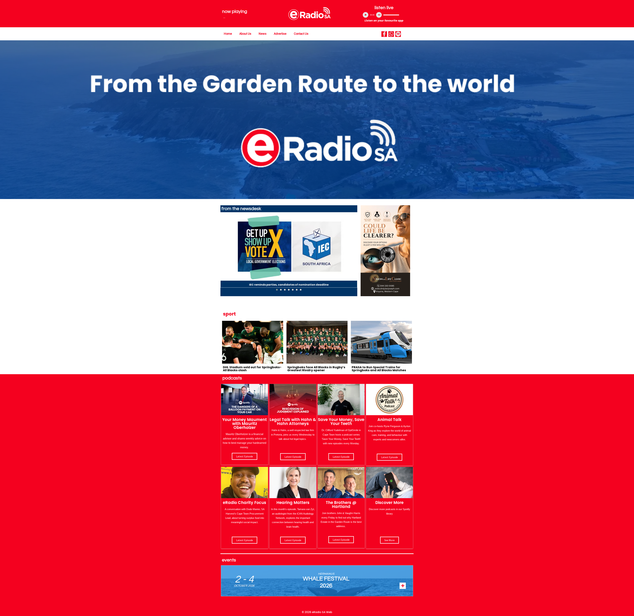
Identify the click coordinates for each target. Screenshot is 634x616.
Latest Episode (341, 456)
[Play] (365, 15)
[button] (277, 289)
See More (389, 540)
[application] (384, 15)
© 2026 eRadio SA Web (317, 612)
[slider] (391, 15)
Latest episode (244, 456)
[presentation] (223, 253)
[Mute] (379, 15)
